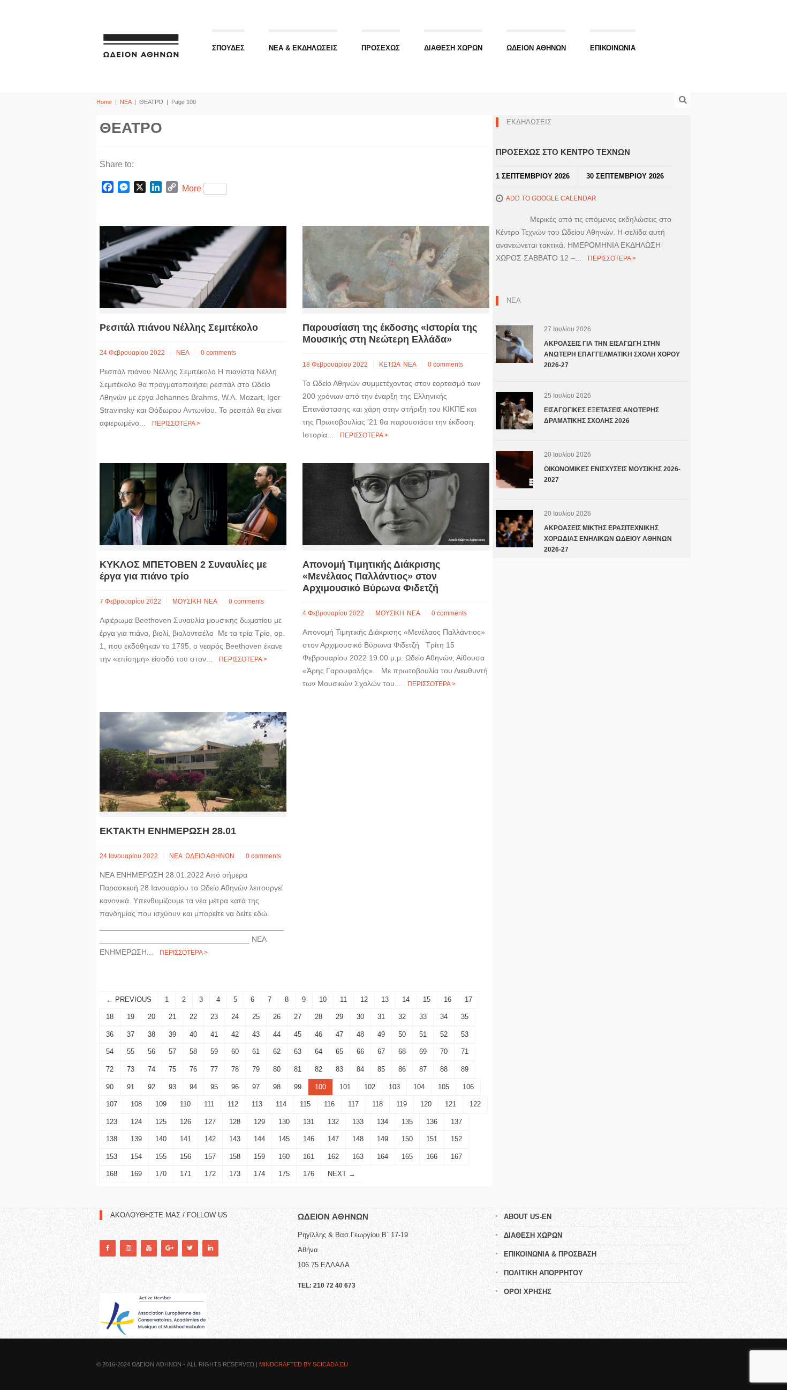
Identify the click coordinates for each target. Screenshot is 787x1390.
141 (185, 1139)
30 (360, 1017)
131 (308, 1122)
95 (214, 1087)
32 (402, 1017)
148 (358, 1139)
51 (423, 1034)
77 (214, 1069)
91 (130, 1087)
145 (284, 1139)
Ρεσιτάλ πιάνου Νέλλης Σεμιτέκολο (179, 327)
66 (360, 1051)
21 (172, 1017)
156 (185, 1157)
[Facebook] (108, 1248)
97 (256, 1087)
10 (323, 999)
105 (443, 1087)
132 (333, 1122)
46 (318, 1034)
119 (401, 1104)
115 (305, 1104)
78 (235, 1069)
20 (151, 1017)
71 (464, 1051)
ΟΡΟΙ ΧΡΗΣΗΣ (527, 1292)
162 (333, 1157)
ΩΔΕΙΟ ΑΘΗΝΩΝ (209, 856)
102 (369, 1087)
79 (256, 1069)
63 (297, 1051)
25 (256, 1017)
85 (381, 1069)
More (191, 188)
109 (161, 1104)
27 (297, 1017)
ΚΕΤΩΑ (389, 364)
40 (193, 1034)
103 (394, 1087)
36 (109, 1034)
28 (318, 1017)
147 (333, 1139)
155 (161, 1157)
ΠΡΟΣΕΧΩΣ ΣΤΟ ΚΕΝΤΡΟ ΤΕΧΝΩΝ (563, 152)
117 (353, 1104)
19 (130, 1017)
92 (151, 1087)
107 (111, 1104)
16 (447, 999)
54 (109, 1051)
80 (277, 1069)
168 (111, 1174)
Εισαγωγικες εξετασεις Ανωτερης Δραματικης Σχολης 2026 (601, 415)
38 (151, 1034)
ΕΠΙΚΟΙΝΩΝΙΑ (612, 48)
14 (406, 999)
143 (234, 1139)
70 (444, 1051)
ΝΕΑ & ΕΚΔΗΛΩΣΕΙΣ (303, 48)
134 (382, 1122)
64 (318, 1051)
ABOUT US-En (527, 1217)
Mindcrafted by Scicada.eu (303, 1364)
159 (259, 1157)
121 (450, 1104)
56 (151, 1051)
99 (297, 1087)
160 (284, 1157)
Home (104, 102)
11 (343, 999)
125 (161, 1122)
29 (339, 1017)
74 (151, 1069)
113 (257, 1104)
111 (209, 1104)
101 (345, 1087)
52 (444, 1034)
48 (360, 1034)
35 (464, 1017)
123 (111, 1122)
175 (284, 1174)
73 (130, 1069)
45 (297, 1034)
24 (235, 1017)
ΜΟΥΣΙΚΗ (186, 601)
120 (426, 1104)
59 (214, 1051)
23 (214, 1017)
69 (423, 1051)
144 (259, 1139)
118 (377, 1104)
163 (358, 1157)
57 (172, 1051)
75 (172, 1069)
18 (109, 1017)
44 (277, 1034)
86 (402, 1069)
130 (284, 1122)
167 (456, 1157)
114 (281, 1104)
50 (402, 1034)
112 (233, 1104)
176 (308, 1174)
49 (381, 1034)
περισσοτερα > (176, 423)
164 (382, 1157)
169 (136, 1174)
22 (193, 1017)
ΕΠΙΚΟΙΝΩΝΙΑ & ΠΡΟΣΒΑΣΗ (550, 1254)
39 (172, 1034)
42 (235, 1034)
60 (235, 1051)
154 (136, 1157)
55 (130, 1051)
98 (277, 1087)
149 (382, 1139)
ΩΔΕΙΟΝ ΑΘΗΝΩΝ (536, 48)
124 (136, 1122)
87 (423, 1069)
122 (475, 1104)
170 (161, 1174)
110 (185, 1104)
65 (339, 1051)
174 (259, 1174)
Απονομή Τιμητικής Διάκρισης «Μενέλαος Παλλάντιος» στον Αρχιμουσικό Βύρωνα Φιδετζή (371, 576)
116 (329, 1104)
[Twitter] (190, 1248)
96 (235, 1087)
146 (308, 1139)
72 (109, 1069)
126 (185, 1122)
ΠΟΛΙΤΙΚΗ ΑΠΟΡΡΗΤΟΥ (543, 1273)
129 (259, 1122)
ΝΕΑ (125, 102)
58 (193, 1051)
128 (234, 1122)
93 (172, 1087)
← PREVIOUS (129, 999)
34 (444, 1017)
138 (111, 1139)
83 (339, 1069)
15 (426, 999)
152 (456, 1139)
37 (130, 1034)
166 (431, 1157)
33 (423, 1017)
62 (277, 1051)
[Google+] (169, 1248)
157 (210, 1157)
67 (381, 1051)
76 (193, 1069)
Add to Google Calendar (551, 198)
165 (407, 1157)
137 (456, 1122)
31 (381, 1017)
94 (193, 1087)
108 (136, 1104)
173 (234, 1174)
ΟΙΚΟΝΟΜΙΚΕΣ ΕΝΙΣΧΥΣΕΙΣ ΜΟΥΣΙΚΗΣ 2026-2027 (612, 474)
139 (136, 1139)
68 (402, 1051)
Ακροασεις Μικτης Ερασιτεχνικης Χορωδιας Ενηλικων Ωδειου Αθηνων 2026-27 (608, 538)
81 (297, 1069)
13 (385, 999)
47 (339, 1034)
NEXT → (341, 1174)
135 (407, 1122)
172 (210, 1174)
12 (364, 999)
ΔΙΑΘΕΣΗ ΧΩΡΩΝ (453, 48)
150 (407, 1139)
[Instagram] (128, 1248)
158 (234, 1157)
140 (161, 1139)
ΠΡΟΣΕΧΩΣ (380, 48)
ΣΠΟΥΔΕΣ (228, 48)
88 (444, 1069)
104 (419, 1087)
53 (464, 1034)
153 (111, 1157)
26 (277, 1017)
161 (308, 1157)
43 (256, 1034)
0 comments (218, 352)
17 (468, 999)
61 (256, 1051)
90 (109, 1087)
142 (210, 1139)
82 (318, 1069)
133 (358, 1122)
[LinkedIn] (210, 1248)
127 (210, 1122)
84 (360, 1069)
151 (431, 1139)
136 (431, 1122)
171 (185, 1174)
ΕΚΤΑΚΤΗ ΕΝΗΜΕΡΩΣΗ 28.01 (168, 831)
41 (214, 1034)
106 (468, 1087)
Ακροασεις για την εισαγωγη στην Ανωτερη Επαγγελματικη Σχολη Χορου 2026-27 (612, 354)
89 (464, 1069)
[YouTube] (149, 1248)
